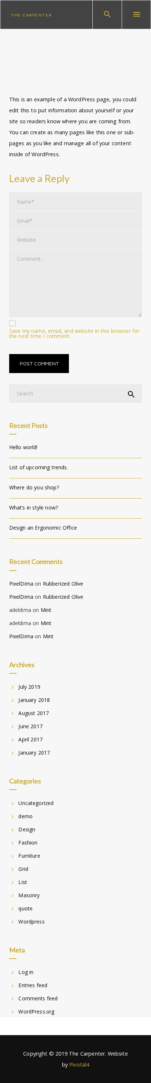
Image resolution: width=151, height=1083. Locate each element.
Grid (23, 868)
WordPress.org (36, 1011)
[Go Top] (137, 1067)
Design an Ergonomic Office (43, 527)
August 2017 (33, 713)
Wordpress (31, 921)
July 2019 (29, 686)
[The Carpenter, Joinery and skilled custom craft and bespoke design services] (31, 15)
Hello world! (23, 447)
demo (25, 816)
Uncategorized (36, 803)
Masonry (29, 895)
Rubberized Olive (63, 583)
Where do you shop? (34, 487)
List (22, 882)
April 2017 (30, 739)
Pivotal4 (79, 1064)
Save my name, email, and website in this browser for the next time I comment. (74, 333)
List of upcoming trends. (38, 467)
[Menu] (136, 14)
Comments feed (38, 998)
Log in (25, 972)
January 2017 (34, 752)
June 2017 (30, 726)
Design (26, 829)
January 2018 (34, 699)
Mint (46, 609)
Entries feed (32, 985)
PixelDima (21, 583)
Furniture (29, 855)
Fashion (27, 842)
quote (25, 908)
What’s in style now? (33, 507)
